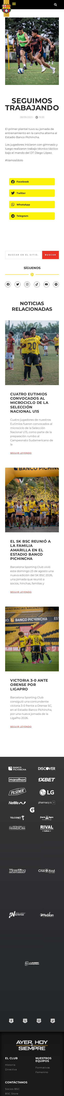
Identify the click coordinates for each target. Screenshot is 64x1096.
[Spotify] (56, 284)
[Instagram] (27, 284)
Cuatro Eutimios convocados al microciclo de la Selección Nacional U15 (29, 403)
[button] (14, 4)
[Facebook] (8, 284)
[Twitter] (17, 284)
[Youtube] (46, 284)
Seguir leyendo (21, 453)
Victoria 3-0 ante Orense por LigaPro (29, 684)
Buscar (50, 255)
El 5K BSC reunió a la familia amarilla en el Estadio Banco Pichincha (30, 550)
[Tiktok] (37, 284)
